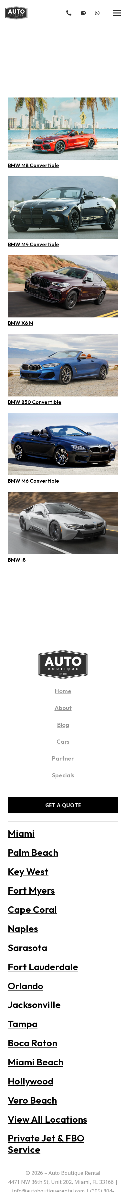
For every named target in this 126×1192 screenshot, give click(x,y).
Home (63, 691)
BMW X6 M (20, 323)
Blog (63, 724)
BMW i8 (17, 559)
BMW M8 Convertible (33, 165)
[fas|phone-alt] (69, 13)
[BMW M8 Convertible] (63, 102)
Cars (63, 741)
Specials (63, 775)
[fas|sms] (84, 13)
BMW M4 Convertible (33, 244)
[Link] (16, 12)
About (63, 708)
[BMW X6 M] (63, 259)
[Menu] (117, 13)
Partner (63, 758)
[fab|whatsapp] (98, 13)
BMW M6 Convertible (33, 480)
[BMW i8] (63, 496)
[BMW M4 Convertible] (63, 180)
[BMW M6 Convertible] (63, 417)
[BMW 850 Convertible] (63, 338)
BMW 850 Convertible (34, 402)
